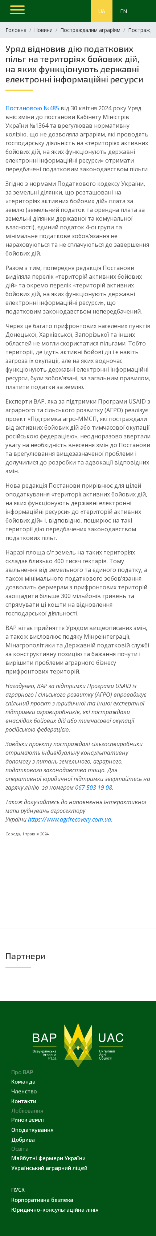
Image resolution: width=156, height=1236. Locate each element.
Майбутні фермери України (48, 1157)
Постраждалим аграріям (90, 29)
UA (101, 11)
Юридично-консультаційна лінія (55, 1209)
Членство (24, 1091)
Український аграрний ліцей (49, 1167)
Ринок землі (27, 1119)
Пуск (18, 1189)
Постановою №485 (32, 108)
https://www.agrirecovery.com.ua (69, 819)
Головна (15, 29)
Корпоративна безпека (42, 1199)
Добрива (23, 1139)
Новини (43, 29)
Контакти (23, 1100)
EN (123, 11)
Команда (23, 1081)
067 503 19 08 (93, 787)
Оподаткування (32, 1129)
